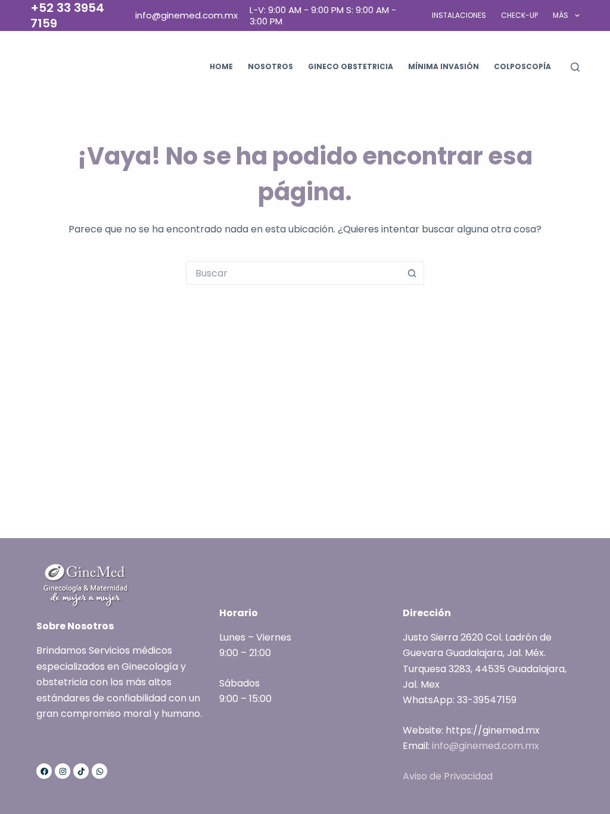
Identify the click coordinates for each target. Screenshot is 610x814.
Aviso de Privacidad (448, 776)
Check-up (519, 15)
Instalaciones (459, 15)
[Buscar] (575, 67)
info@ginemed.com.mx (485, 746)
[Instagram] (62, 771)
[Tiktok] (81, 771)
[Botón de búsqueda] (412, 273)
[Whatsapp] (99, 771)
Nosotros (270, 66)
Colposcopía (522, 66)
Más (560, 15)
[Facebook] (44, 771)
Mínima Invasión (443, 66)
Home (221, 66)
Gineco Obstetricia (350, 66)
